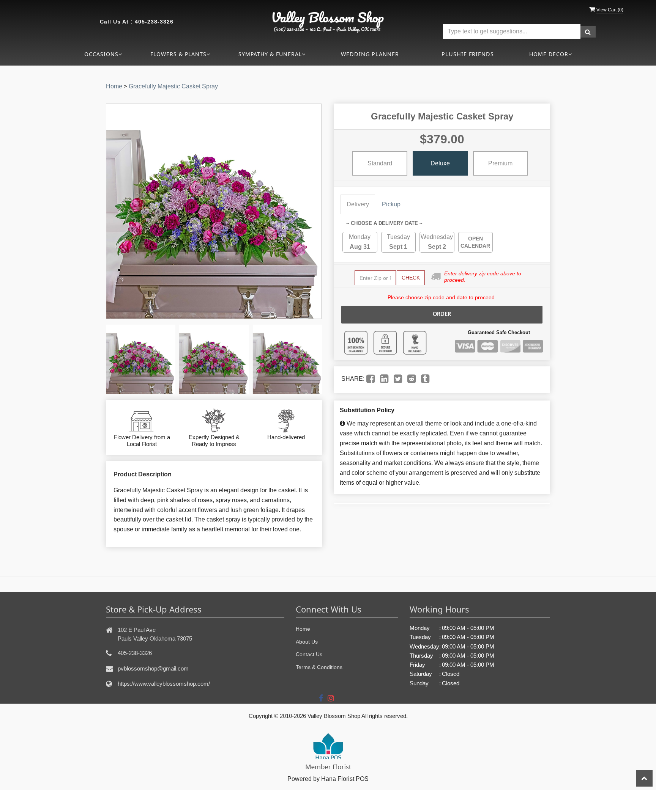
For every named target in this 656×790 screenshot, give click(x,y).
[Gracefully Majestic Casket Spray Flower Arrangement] (140, 359)
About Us (307, 642)
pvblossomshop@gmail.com (153, 668)
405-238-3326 (154, 22)
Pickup (391, 204)
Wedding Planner (370, 54)
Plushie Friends (468, 54)
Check (411, 278)
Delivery (358, 204)
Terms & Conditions (319, 667)
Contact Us (309, 654)
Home (114, 86)
